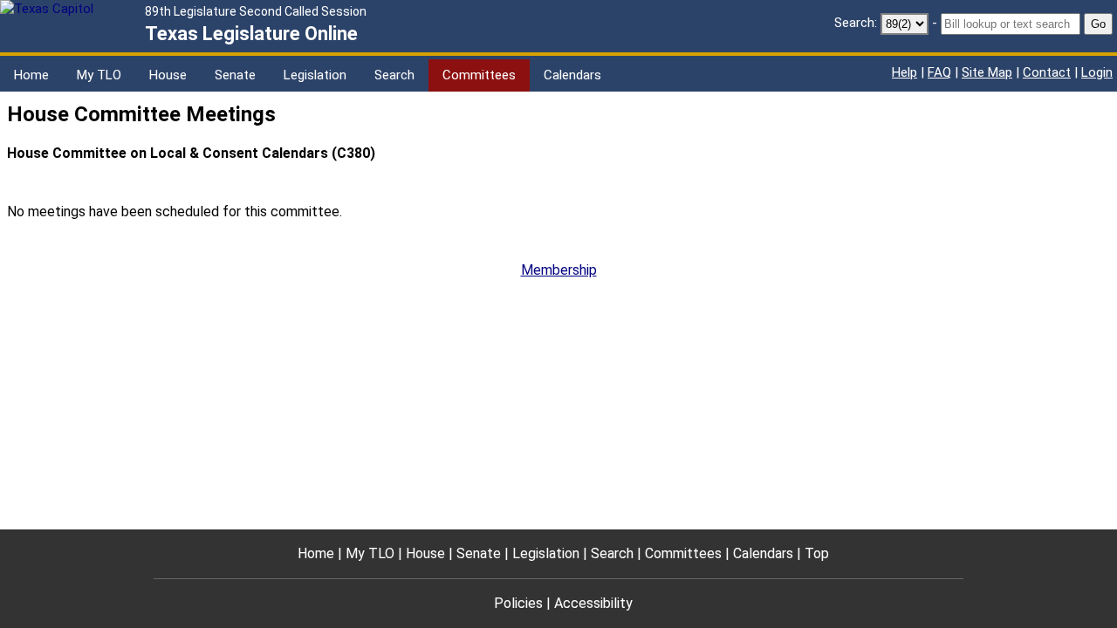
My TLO (99, 75)
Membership (559, 270)
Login (1097, 72)
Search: (855, 23)
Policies (518, 603)
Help (904, 72)
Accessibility (593, 603)
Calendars (572, 75)
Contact (1047, 72)
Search (394, 75)
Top (817, 553)
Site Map (987, 72)
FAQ (939, 72)
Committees (479, 75)
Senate (235, 75)
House (168, 75)
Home (31, 75)
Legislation (315, 75)
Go (1098, 24)
